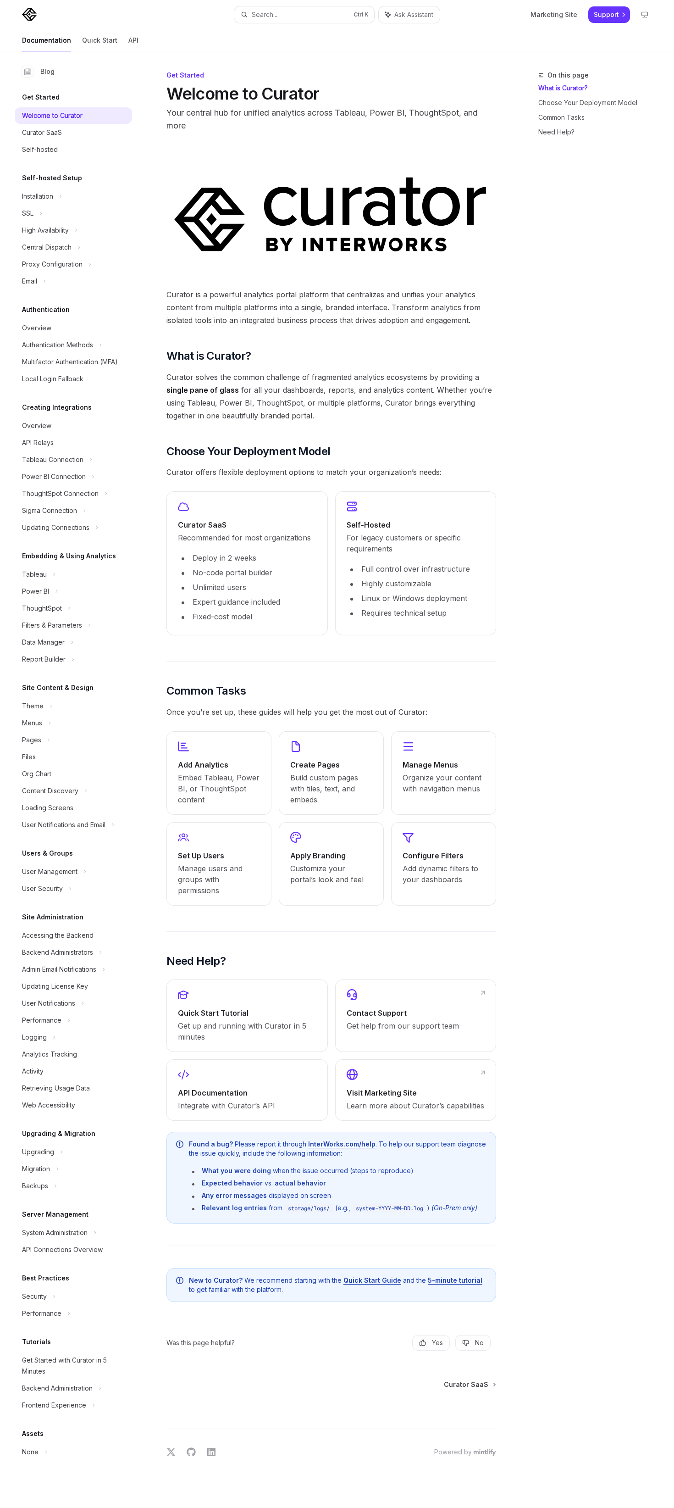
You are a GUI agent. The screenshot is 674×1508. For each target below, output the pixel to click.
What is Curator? (563, 88)
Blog (47, 71)
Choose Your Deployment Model (587, 102)
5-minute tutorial (455, 1280)
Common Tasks (561, 117)
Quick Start (99, 40)
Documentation (46, 40)
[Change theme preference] (644, 14)
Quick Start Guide (372, 1280)
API (133, 40)
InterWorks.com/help (342, 1144)
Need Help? (556, 132)
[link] (246, 563)
